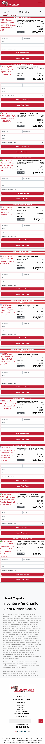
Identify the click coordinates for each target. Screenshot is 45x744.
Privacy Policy (29, 738)
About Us (21, 696)
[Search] (41, 721)
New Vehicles (21, 705)
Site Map (40, 738)
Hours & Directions (21, 699)
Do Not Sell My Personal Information (18, 740)
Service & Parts (21, 713)
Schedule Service (21, 716)
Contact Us (6, 738)
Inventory (22, 702)
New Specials (21, 709)
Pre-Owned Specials (21, 711)
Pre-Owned (21, 707)
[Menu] (40, 4)
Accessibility (17, 738)
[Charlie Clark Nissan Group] (11, 3)
